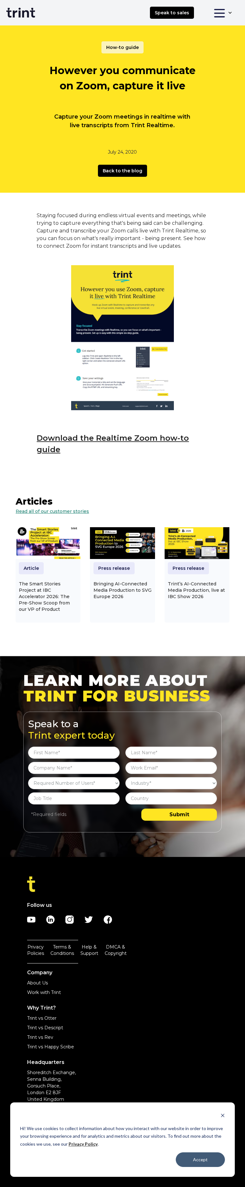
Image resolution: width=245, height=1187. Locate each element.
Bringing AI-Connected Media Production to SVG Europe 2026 (122, 590)
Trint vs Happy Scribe (50, 1047)
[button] (223, 12)
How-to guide (122, 47)
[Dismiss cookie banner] (222, 1116)
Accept (200, 1159)
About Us (37, 983)
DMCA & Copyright (116, 950)
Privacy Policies (35, 950)
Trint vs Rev (40, 1037)
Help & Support (89, 950)
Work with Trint (44, 992)
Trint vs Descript (45, 1028)
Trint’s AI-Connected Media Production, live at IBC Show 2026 (196, 590)
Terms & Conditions (62, 950)
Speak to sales (172, 13)
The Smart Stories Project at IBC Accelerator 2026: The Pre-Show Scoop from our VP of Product (44, 596)
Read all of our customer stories (52, 511)
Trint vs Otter (41, 1018)
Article (31, 568)
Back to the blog (122, 171)
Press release (114, 568)
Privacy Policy (83, 1144)
